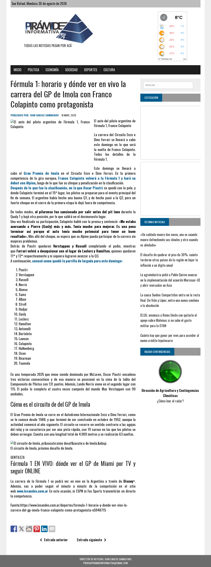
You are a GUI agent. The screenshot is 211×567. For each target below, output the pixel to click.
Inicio (17, 69)
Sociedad (71, 69)
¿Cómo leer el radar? (170, 400)
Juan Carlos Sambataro (44, 115)
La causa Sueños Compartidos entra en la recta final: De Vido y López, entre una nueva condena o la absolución (170, 300)
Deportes (90, 69)
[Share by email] (52, 529)
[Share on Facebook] (14, 529)
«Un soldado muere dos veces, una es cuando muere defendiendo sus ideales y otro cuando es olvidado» (169, 240)
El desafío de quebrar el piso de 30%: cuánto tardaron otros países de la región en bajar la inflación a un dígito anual (169, 260)
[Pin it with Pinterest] (36, 529)
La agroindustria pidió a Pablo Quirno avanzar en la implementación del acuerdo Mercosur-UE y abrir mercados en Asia (170, 280)
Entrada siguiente (89, 539)
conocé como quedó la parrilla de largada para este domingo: (77, 260)
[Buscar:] (168, 84)
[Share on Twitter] (21, 529)
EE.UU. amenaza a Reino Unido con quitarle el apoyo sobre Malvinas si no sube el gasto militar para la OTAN (168, 320)
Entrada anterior (56, 539)
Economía (52, 69)
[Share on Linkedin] (44, 529)
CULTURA (109, 69)
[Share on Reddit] (29, 529)
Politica (33, 69)
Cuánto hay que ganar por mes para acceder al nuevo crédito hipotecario (169, 338)
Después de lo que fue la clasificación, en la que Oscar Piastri (57, 187)
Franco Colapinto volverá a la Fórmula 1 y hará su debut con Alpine (73, 181)
